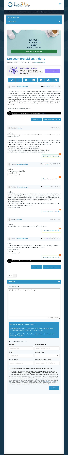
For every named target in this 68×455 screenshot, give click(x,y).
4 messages (46, 86)
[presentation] (10, 290)
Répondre (35, 119)
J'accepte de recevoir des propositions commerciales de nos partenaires (32, 368)
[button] (9, 290)
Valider (53, 388)
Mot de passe (13, 359)
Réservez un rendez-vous (34, 51)
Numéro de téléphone (42, 359)
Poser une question (52, 71)
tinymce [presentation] (56, 317)
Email (10, 352)
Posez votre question (50, 119)
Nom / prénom (40, 345)
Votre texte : (15, 287)
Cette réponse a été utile (51, 155)
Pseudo (11, 345)
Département (39, 352)
